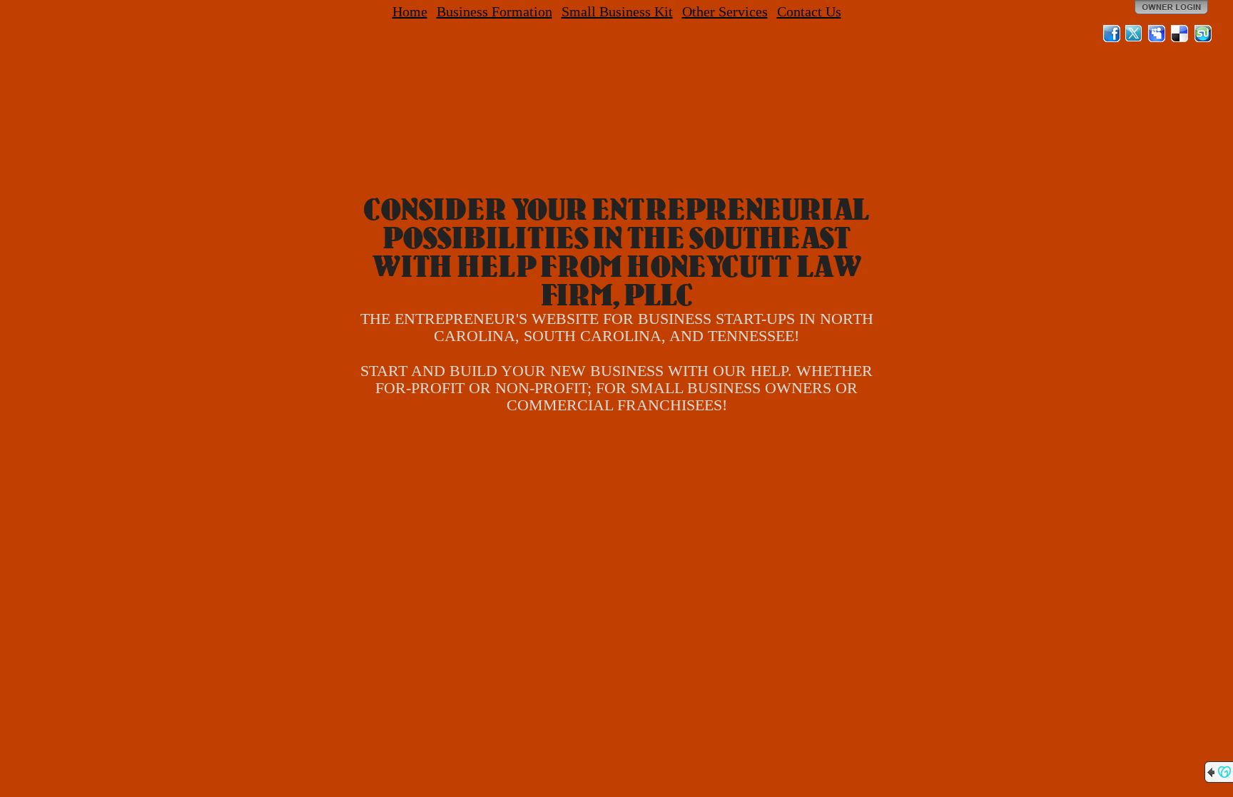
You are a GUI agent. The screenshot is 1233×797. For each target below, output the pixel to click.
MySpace (1157, 34)
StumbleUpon (1203, 34)
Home (409, 11)
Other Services (725, 11)
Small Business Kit (617, 11)
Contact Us (809, 11)
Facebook (1112, 34)
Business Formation (494, 11)
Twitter (1135, 34)
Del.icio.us (1180, 34)
